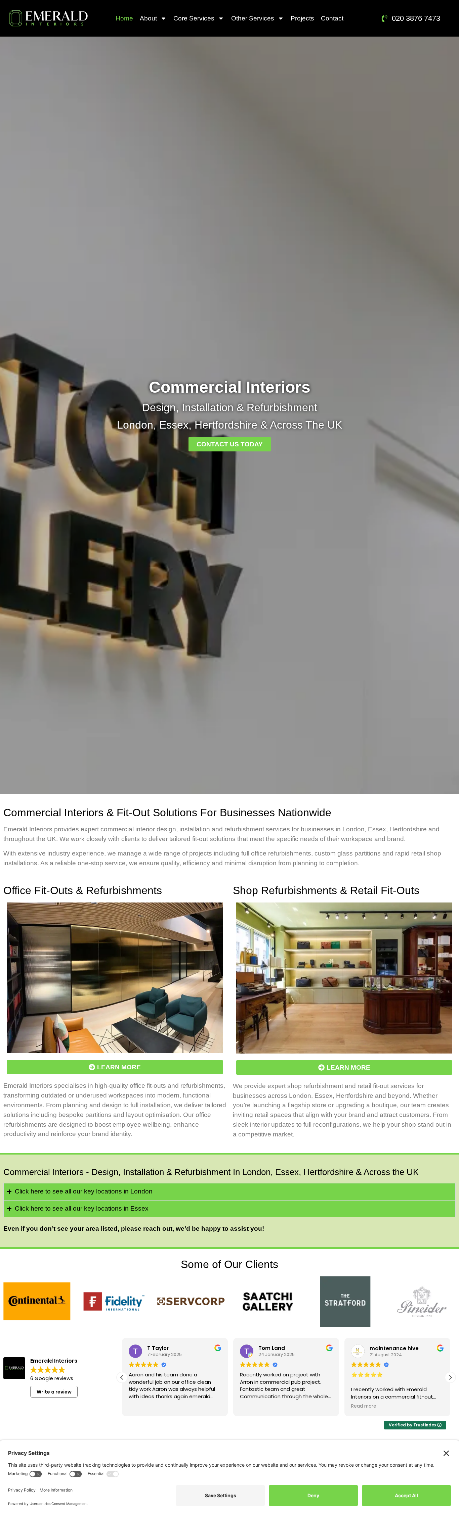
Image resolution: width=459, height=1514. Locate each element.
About (148, 18)
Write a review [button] (54, 1391)
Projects (302, 18)
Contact (332, 18)
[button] (122, 1377)
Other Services (252, 18)
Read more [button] (363, 1406)
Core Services (193, 18)
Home (124, 18)
